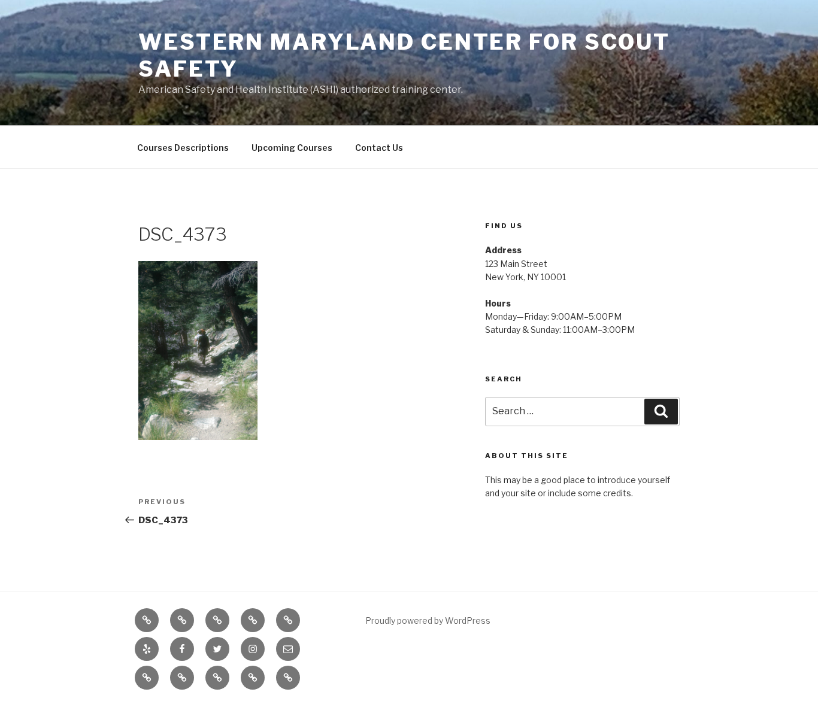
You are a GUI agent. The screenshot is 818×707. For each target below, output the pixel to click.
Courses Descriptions (183, 147)
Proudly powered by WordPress (427, 620)
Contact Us (379, 147)
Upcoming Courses (292, 147)
